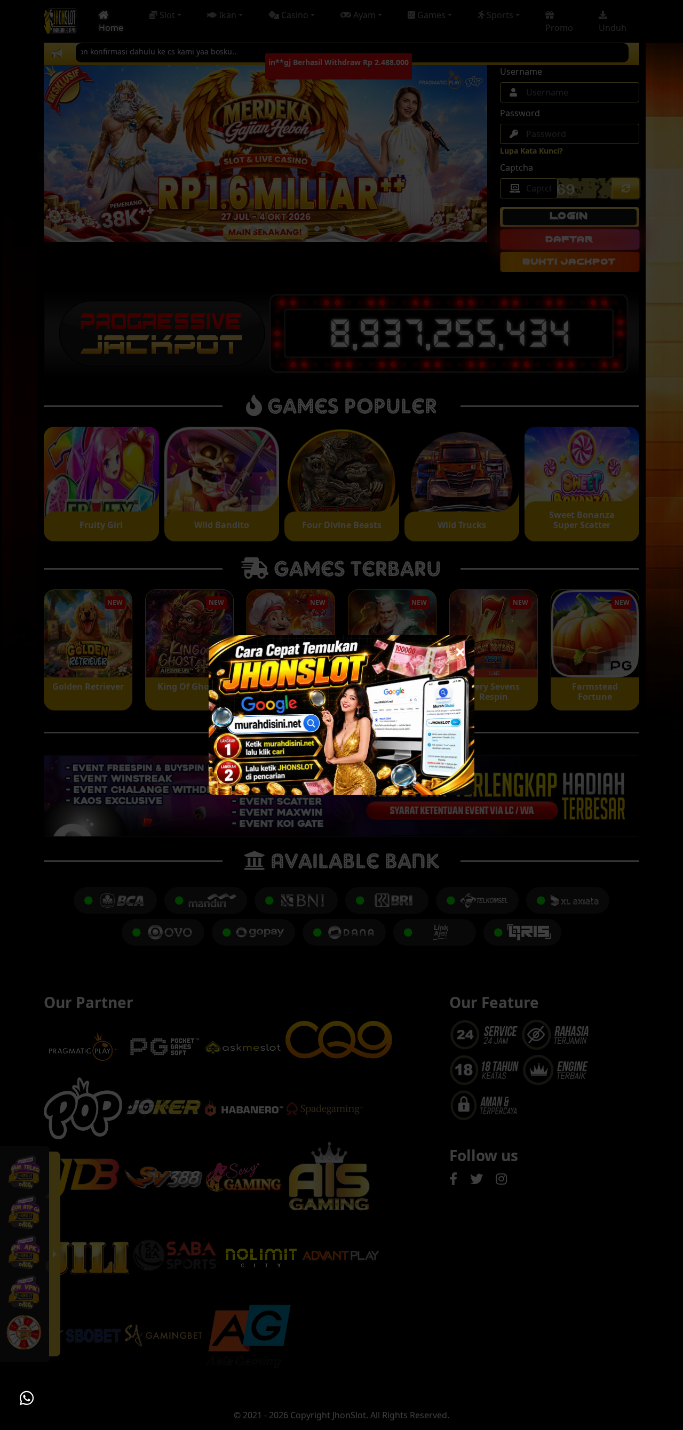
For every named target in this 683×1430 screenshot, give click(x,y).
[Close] (460, 649)
